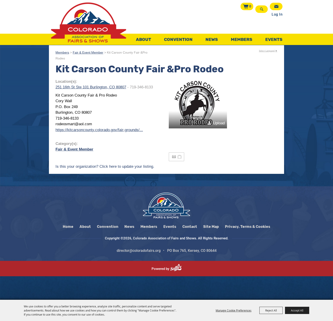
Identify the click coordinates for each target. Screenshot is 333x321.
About (143, 39)
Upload (219, 123)
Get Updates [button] (276, 6)
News (211, 39)
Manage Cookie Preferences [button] (233, 310)
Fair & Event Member (88, 52)
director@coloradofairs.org (139, 250)
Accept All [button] (297, 310)
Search (261, 9)
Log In (277, 14)
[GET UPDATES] (276, 6)
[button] (198, 103)
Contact (189, 226)
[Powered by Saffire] (177, 269)
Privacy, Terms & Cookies (247, 226)
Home (68, 226)
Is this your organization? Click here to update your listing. (105, 166)
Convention (178, 39)
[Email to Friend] (174, 157)
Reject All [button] (271, 310)
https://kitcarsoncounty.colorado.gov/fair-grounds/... (99, 130)
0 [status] (250, 6)
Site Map (211, 226)
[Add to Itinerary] (180, 157)
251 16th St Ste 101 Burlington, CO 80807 (91, 87)
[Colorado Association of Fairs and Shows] (88, 22)
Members (241, 39)
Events (273, 39)
